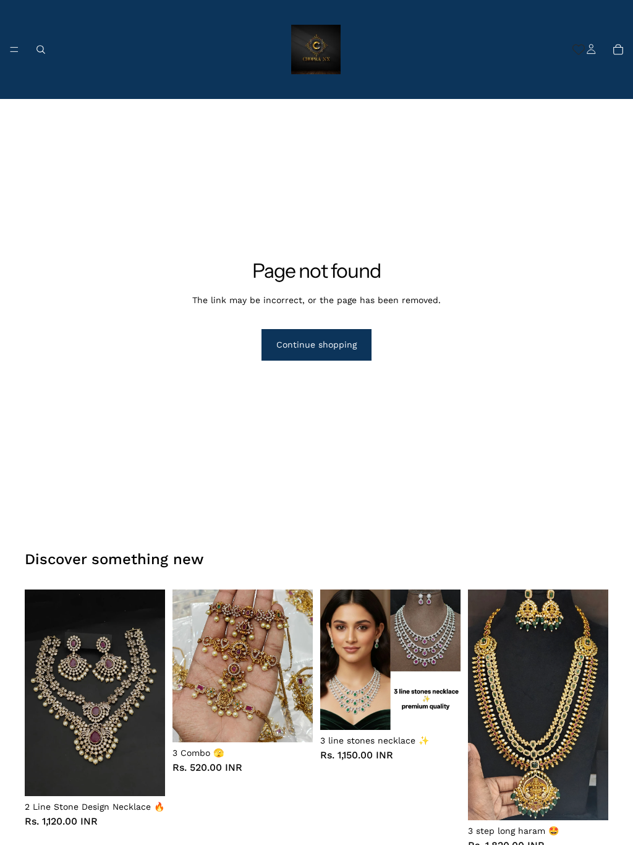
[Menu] (14, 49)
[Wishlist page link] (578, 49)
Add (304, 723)
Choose (156, 777)
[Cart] (618, 49)
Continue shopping (316, 345)
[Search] (40, 49)
